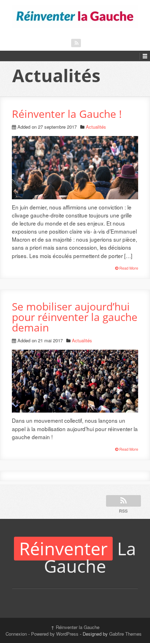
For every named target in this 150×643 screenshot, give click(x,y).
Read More (128, 268)
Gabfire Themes (125, 633)
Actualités (96, 126)
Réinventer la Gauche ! (67, 114)
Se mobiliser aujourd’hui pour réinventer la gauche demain (74, 317)
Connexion (16, 633)
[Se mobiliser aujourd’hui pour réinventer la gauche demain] (75, 16)
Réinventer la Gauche (75, 627)
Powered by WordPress (54, 633)
